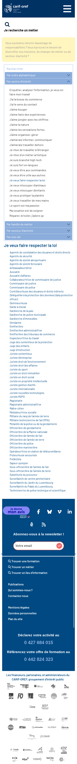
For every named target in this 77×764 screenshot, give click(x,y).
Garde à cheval (18, 306)
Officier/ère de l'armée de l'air (26, 435)
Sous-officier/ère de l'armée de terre (30, 470)
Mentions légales (18, 607)
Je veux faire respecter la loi (27, 180)
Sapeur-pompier (19, 463)
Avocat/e (15, 271)
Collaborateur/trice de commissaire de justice (35, 279)
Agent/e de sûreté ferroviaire (26, 264)
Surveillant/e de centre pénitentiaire (30, 478)
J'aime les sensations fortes (27, 129)
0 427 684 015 (38, 642)
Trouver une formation (25, 561)
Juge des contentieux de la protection (31, 342)
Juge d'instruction (20, 349)
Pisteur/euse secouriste (23, 455)
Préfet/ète (15, 459)
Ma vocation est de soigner (26, 210)
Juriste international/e (22, 388)
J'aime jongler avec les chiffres (28, 119)
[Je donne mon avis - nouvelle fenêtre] (16, 512)
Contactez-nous (18, 595)
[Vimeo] (59, 512)
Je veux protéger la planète (26, 195)
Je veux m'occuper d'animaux (27, 185)
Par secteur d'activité (20, 230)
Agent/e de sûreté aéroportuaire (28, 260)
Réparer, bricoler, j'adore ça (26, 215)
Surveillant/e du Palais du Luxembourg (31, 486)
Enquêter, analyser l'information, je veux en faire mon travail (36, 92)
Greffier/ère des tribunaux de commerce (32, 334)
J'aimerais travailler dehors (26, 144)
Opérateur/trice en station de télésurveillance (35, 451)
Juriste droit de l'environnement (28, 361)
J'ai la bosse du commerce (25, 99)
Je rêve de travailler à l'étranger (29, 150)
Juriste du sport (19, 369)
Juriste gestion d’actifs (22, 385)
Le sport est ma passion (24, 205)
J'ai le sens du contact (23, 104)
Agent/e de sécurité (21, 256)
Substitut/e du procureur (23, 474)
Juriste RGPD (17, 396)
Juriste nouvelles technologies (27, 392)
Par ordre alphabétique (21, 75)
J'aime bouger (18, 109)
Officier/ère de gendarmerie (25, 428)
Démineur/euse (18, 303)
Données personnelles (22, 613)
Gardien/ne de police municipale (28, 314)
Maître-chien (17, 408)
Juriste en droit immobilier (25, 373)
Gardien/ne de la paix (21, 310)
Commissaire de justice (23, 283)
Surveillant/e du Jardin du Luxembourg (31, 482)
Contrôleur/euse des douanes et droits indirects (37, 291)
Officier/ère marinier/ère (23, 447)
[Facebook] (38, 512)
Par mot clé (14, 237)
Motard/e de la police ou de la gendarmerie (33, 424)
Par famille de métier (20, 224)
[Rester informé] (43, 524)
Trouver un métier (22, 567)
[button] (59, 546)
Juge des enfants (19, 346)
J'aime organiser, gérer (23, 134)
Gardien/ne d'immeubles (23, 318)
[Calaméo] (32, 524)
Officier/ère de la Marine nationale (28, 431)
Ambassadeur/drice (21, 267)
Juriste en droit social (22, 377)
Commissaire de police (22, 287)
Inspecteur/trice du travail (24, 338)
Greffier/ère (16, 326)
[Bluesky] (49, 512)
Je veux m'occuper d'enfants (27, 190)
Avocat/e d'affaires (20, 275)
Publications (16, 584)
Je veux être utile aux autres (27, 175)
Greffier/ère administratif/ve (26, 330)
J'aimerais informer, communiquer (30, 139)
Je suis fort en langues (23, 165)
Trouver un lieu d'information (29, 572)
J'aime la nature (19, 124)
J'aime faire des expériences (27, 114)
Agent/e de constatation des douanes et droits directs (40, 252)
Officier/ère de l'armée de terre (27, 439)
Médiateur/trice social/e (23, 412)
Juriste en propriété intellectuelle (28, 381)
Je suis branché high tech (25, 160)
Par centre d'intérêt (19, 81)
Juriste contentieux (21, 353)
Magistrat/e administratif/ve (25, 404)
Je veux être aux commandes (27, 170)
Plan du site (15, 619)
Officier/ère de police (21, 443)
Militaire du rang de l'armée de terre (29, 416)
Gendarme (15, 322)
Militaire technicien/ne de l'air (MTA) (29, 420)
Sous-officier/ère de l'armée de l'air (29, 467)
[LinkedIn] (69, 512)
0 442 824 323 (38, 659)
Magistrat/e (16, 400)
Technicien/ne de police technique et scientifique (38, 490)
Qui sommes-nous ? (20, 590)
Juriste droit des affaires (23, 365)
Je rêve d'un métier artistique (28, 155)
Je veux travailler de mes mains (29, 200)
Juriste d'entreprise (21, 357)
